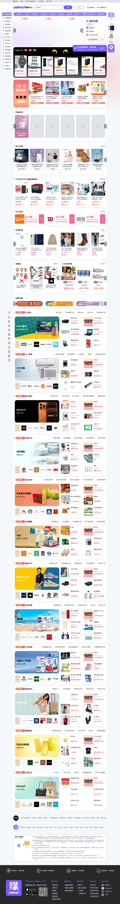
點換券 (19, 14)
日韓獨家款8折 (66, 563)
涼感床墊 (22, 827)
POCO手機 (65, 396)
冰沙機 (76, 827)
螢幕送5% (81, 312)
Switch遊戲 (40, 827)
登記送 (27, 14)
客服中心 (80, 885)
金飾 (91, 827)
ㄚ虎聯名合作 (82, 893)
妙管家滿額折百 (73, 647)
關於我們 (55, 885)
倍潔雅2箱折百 (60, 647)
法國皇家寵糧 (101, 480)
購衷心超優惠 (69, 888)
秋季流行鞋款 (78, 689)
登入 (79, 7)
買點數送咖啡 (101, 731)
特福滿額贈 (67, 438)
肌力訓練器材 (77, 818)
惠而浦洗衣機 (60, 354)
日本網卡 (65, 827)
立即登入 (89, 24)
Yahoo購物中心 (23, 7)
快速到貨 (44, 14)
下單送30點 (66, 772)
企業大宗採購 (82, 888)
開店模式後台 (94, 891)
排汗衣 (51, 827)
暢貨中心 (36, 14)
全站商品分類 (94, 896)
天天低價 (52, 14)
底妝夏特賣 (57, 605)
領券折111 (55, 689)
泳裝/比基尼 (85, 818)
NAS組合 (59, 312)
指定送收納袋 (78, 438)
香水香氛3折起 (82, 605)
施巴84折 (102, 605)
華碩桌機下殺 (70, 312)
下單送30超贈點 (100, 772)
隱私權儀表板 (56, 899)
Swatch (91, 731)
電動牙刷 (96, 827)
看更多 (111, 42)
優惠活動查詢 (69, 891)
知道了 (102, 48)
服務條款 (55, 893)
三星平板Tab (54, 396)
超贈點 (102, 14)
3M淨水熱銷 (101, 438)
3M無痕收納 (90, 438)
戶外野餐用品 (62, 818)
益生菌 (86, 827)
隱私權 (54, 891)
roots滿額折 (66, 689)
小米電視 (81, 354)
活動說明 (102, 179)
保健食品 (92, 818)
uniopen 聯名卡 (90, 14)
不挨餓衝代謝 (77, 521)
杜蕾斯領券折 (101, 521)
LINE (106, 894)
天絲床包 (28, 827)
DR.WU (93, 605)
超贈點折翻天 (69, 885)
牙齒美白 (45, 818)
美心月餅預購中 (88, 480)
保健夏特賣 (55, 521)
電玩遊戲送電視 (100, 354)
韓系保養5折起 (69, 605)
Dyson (71, 827)
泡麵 (98, 818)
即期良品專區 (48, 480)
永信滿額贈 (65, 521)
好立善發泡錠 (89, 521)
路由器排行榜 (101, 312)
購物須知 (55, 896)
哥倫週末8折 (78, 563)
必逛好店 (69, 14)
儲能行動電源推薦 (88, 396)
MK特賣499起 (69, 731)
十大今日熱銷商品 (25, 818)
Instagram (108, 891)
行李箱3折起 (101, 689)
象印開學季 (71, 354)
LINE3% (56, 772)
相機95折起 (101, 396)
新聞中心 (108, 885)
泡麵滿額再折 (87, 772)
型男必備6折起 (56, 731)
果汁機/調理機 (53, 818)
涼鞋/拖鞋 (103, 818)
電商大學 (93, 885)
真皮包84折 (89, 689)
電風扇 (90, 354)
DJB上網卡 (75, 396)
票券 (55, 827)
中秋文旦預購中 (75, 480)
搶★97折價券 (86, 647)
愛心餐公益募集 (61, 480)
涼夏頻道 (61, 14)
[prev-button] (14, 303)
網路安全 (55, 888)
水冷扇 (46, 827)
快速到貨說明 (94, 893)
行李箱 (60, 827)
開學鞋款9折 (53, 563)
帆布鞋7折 (101, 563)
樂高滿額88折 (47, 647)
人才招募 (80, 891)
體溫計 (102, 827)
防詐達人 (90, 312)
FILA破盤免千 (90, 563)
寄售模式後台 (94, 888)
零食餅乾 (69, 818)
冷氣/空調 (34, 818)
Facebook (108, 888)
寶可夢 (81, 827)
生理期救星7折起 (99, 647)
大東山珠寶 (81, 731)
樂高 (34, 827)
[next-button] (105, 303)
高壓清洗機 (56, 438)
